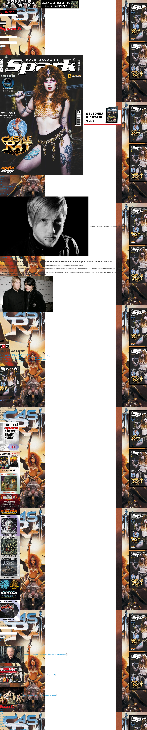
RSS (22, 20)
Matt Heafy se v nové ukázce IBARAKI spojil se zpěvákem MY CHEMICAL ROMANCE (23, 359)
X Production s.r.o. (23, 729)
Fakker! (2, 718)
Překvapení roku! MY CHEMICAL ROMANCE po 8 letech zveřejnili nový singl (21, 357)
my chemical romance (11, 257)
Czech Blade (3, 720)
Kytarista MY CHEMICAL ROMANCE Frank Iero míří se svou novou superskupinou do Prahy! (25, 356)
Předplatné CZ (4, 188)
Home (2, 176)
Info (1, 184)
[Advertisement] (73, 324)
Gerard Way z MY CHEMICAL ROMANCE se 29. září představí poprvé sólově (21, 361)
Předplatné (3, 716)
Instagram (6, 20)
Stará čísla (3, 191)
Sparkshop (3, 193)
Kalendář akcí (4, 183)
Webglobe (3, 726)
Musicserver (3, 721)
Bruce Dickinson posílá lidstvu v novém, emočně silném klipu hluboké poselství (45, 654)
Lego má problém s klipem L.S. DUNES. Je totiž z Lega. (15, 354)
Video (1, 181)
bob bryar (20, 257)
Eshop (11, 20)
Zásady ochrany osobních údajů (11, 186)
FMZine (2, 723)
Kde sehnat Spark (5, 195)
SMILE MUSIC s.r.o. (11, 729)
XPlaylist (2, 725)
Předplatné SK (4, 190)
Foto (1, 179)
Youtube (16, 20)
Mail (19, 20)
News (1, 178)
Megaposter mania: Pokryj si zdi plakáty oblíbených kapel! (39, 675)
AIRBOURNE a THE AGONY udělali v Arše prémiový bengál (40, 695)
